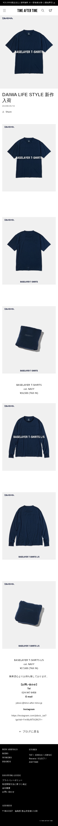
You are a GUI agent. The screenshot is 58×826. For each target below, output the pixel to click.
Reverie (32, 759)
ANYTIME (33, 762)
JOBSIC (48, 755)
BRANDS (6, 762)
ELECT (41, 759)
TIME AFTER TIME (47, 820)
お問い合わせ (8, 792)
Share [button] (9, 112)
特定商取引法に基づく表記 (14, 784)
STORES (33, 749)
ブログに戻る (31, 731)
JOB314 (38, 755)
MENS (5, 753)
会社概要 (6, 788)
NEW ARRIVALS (10, 749)
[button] (4, 10)
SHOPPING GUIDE (11, 775)
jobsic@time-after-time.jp (29, 703)
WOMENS (7, 757)
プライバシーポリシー (12, 780)
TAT (31, 755)
